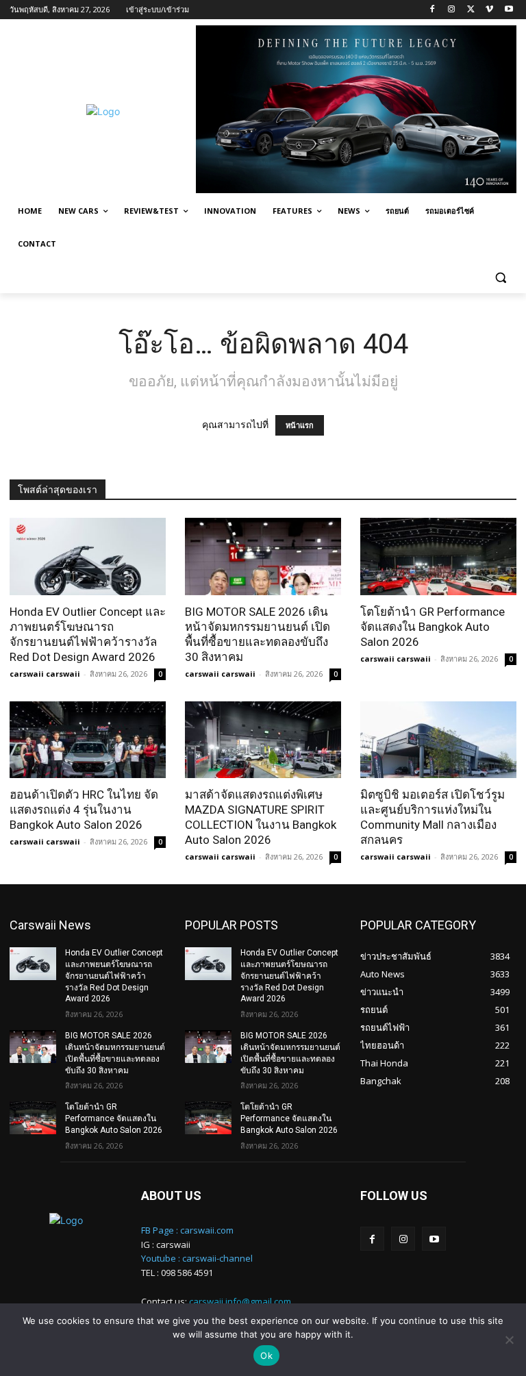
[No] (509, 1340)
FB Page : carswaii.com (187, 1230)
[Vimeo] (489, 10)
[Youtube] (508, 10)
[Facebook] (432, 10)
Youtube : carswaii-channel (197, 1258)
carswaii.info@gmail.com (240, 1301)
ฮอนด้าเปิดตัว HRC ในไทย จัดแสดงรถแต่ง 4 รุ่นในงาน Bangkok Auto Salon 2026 (84, 809)
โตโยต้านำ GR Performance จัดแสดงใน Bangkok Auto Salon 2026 (432, 627)
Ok (266, 1355)
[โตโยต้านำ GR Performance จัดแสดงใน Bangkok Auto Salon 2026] (438, 556)
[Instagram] (452, 10)
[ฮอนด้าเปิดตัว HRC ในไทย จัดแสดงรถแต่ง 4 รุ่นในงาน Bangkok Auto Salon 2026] (88, 740)
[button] (500, 277)
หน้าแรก (300, 425)
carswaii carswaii (45, 673)
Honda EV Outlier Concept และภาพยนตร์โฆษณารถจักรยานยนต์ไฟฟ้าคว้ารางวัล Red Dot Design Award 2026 (114, 975)
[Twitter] (471, 10)
